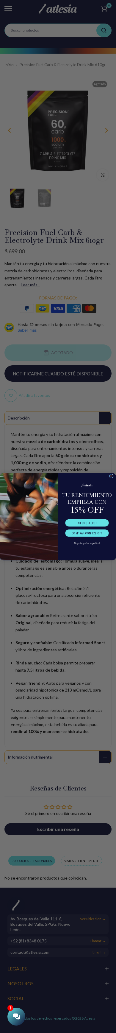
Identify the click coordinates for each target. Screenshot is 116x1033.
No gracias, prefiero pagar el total (87, 543)
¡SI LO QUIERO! (87, 523)
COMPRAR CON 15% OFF (87, 533)
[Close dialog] (111, 476)
